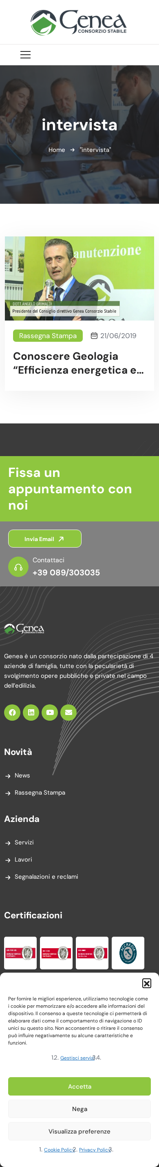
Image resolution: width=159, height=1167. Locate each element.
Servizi (24, 842)
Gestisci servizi (77, 1058)
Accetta (79, 1086)
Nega (79, 1109)
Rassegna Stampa (48, 335)
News (22, 775)
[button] (147, 983)
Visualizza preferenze (79, 1131)
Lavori (23, 859)
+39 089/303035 (66, 572)
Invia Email (39, 539)
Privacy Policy (95, 1150)
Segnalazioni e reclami (46, 877)
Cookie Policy (59, 1150)
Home (57, 150)
